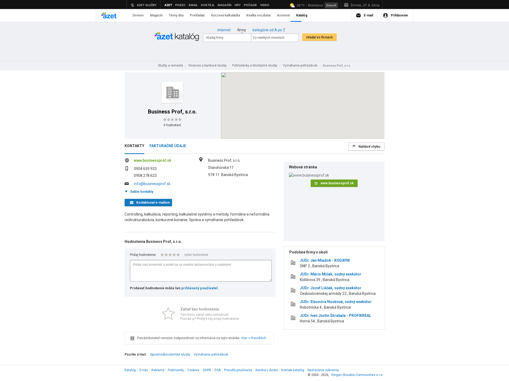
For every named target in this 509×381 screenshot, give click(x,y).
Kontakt (292, 370)
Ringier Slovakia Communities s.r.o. (357, 375)
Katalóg (130, 370)
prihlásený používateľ (199, 288)
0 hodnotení (172, 125)
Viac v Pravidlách (253, 338)
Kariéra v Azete (267, 370)
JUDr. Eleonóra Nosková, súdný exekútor (336, 302)
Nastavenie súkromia (323, 370)
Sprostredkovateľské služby (170, 354)
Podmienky (176, 370)
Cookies (193, 370)
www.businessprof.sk (152, 160)
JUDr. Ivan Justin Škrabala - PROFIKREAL (335, 315)
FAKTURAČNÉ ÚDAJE (168, 146)
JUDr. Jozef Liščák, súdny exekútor (330, 288)
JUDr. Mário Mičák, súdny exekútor (330, 274)
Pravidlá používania (238, 370)
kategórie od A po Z (269, 30)
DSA (217, 370)
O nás (143, 370)
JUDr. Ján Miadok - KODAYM (325, 260)
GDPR (207, 370)
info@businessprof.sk (152, 184)
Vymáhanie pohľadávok (211, 354)
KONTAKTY (134, 146)
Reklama (157, 370)
